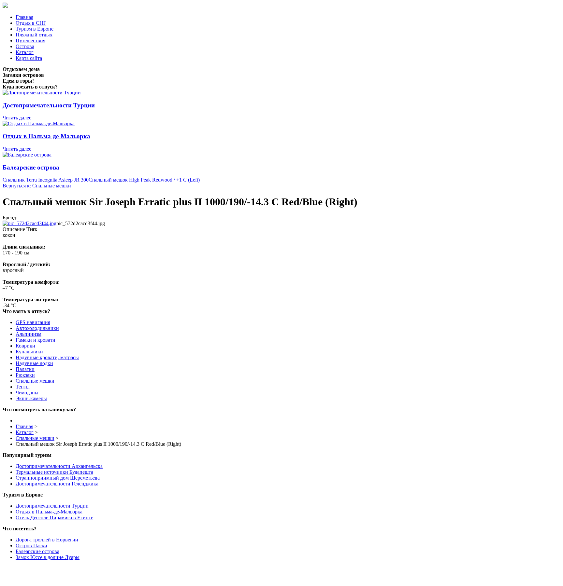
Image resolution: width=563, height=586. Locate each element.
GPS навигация (33, 322)
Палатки (25, 369)
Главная (24, 17)
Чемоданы (27, 392)
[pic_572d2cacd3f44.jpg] (29, 223)
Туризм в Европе (34, 29)
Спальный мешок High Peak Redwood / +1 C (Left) (144, 180)
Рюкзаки (25, 375)
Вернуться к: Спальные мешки (37, 185)
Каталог (25, 52)
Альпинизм (28, 334)
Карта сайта (29, 58)
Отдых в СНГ (31, 23)
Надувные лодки (34, 363)
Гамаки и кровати (35, 340)
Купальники (29, 351)
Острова (25, 46)
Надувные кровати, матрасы (47, 357)
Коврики (25, 345)
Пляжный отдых (34, 34)
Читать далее (17, 117)
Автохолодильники (37, 328)
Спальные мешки (35, 381)
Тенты (23, 386)
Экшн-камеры (31, 398)
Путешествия (30, 40)
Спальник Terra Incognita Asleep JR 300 (46, 180)
